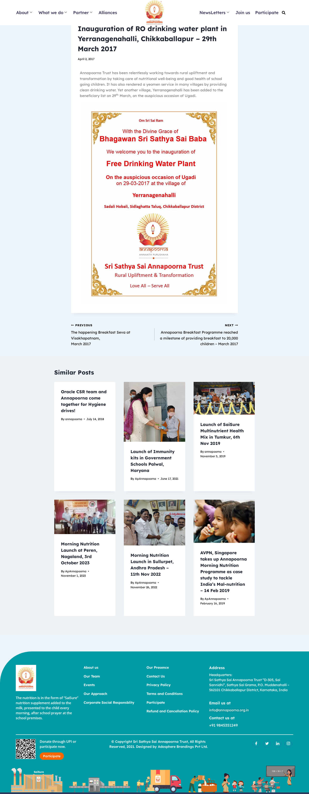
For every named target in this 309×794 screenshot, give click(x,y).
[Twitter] (267, 744)
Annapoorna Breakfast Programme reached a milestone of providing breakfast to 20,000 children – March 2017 (199, 334)
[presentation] (154, 412)
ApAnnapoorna (145, 478)
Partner (81, 12)
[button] (283, 12)
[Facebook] (256, 744)
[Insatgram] (288, 744)
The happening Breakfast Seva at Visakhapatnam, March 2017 (100, 334)
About (22, 12)
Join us (242, 12)
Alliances (108, 12)
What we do (50, 12)
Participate (267, 12)
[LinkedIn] (277, 744)
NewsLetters (212, 12)
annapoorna (73, 419)
